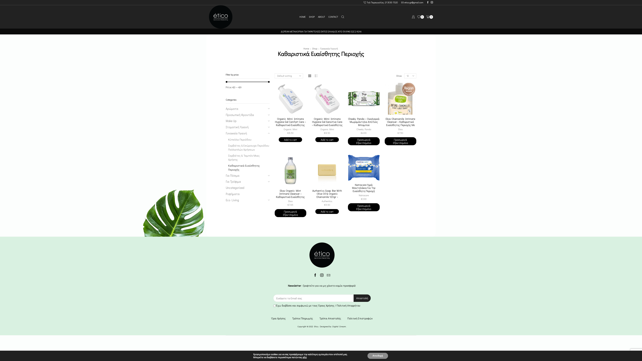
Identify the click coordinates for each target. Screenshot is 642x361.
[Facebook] (428, 2)
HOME (302, 16)
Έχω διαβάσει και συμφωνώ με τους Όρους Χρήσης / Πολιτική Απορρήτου (318, 305)
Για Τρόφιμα (233, 182)
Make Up (231, 121)
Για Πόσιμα (232, 175)
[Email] (328, 275)
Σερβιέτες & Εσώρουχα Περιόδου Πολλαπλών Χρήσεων (248, 147)
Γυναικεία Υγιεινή (329, 48)
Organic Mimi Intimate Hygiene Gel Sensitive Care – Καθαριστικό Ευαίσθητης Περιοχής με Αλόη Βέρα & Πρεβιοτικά (327, 125)
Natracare (364, 195)
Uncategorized (235, 188)
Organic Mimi (290, 129)
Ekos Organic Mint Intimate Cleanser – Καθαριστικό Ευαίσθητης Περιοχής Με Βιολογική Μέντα (290, 197)
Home (306, 48)
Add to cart (290, 139)
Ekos (400, 129)
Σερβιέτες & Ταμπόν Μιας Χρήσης (244, 157)
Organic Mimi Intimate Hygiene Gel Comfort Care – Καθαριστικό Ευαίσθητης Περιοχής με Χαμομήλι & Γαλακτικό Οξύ (290, 125)
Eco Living (232, 200)
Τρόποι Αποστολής (330, 318)
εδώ (305, 357)
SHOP (312, 16)
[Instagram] (432, 2)
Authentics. (327, 201)
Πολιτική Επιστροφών (360, 318)
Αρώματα (232, 109)
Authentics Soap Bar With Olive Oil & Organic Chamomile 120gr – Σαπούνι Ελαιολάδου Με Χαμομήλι (327, 197)
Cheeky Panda (363, 129)
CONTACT (333, 16)
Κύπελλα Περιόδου (239, 139)
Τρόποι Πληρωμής (302, 318)
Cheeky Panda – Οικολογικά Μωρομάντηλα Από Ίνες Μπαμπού (363, 122)
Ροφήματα (233, 194)
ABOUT (321, 16)
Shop (314, 48)
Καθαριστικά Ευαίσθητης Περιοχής (244, 167)
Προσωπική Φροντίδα (240, 115)
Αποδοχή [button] (377, 355)
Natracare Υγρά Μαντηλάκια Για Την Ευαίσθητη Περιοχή (364, 188)
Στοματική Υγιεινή (237, 127)
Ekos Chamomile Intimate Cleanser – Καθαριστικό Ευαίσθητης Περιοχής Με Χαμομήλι (400, 123)
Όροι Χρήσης (278, 318)
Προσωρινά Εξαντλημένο (363, 141)
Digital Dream (339, 326)
